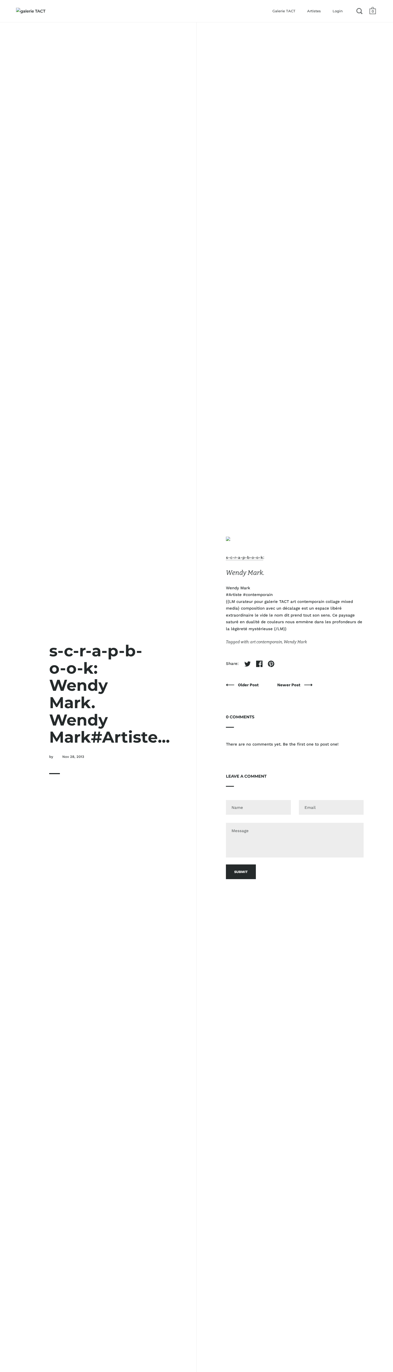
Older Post (249, 685)
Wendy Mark (295, 642)
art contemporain (266, 642)
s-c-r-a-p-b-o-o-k (244, 557)
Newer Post (289, 685)
